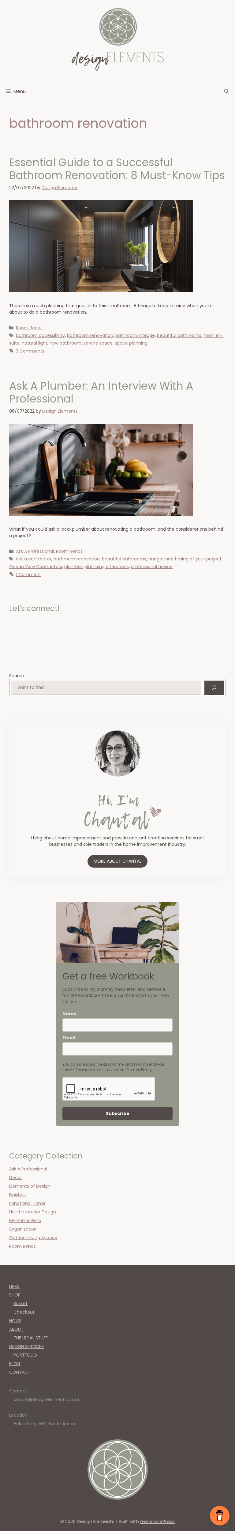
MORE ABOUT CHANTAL (117, 861)
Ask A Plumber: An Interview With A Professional (101, 392)
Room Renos (29, 328)
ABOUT (16, 1329)
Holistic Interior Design (32, 1212)
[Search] (214, 688)
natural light (34, 343)
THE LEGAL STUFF (30, 1338)
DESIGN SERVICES (26, 1346)
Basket (20, 1303)
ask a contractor (33, 559)
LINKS (14, 1286)
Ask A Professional (35, 551)
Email (68, 1038)
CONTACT (20, 1372)
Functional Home (27, 1203)
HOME (15, 1321)
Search (16, 676)
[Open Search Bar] (226, 91)
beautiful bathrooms (179, 335)
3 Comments (30, 351)
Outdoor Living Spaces (33, 1238)
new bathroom (65, 343)
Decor (15, 1177)
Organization (23, 1229)
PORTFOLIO (25, 1355)
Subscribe (117, 1113)
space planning (131, 343)
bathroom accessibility (40, 335)
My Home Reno (25, 1220)
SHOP (15, 1295)
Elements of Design (29, 1186)
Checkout (24, 1312)
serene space (98, 343)
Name (69, 1014)
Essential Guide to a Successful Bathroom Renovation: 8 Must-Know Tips (117, 169)
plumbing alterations (106, 566)
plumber (73, 566)
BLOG (15, 1364)
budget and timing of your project (185, 559)
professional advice (152, 566)
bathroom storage (135, 335)
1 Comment (28, 574)
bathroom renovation (90, 335)
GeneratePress (157, 1521)
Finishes (17, 1195)
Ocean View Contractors (35, 566)
